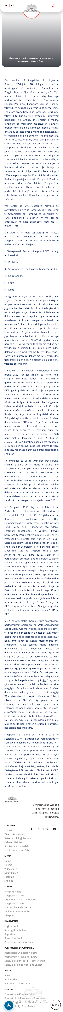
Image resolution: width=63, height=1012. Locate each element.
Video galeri (10, 869)
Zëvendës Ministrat (14, 834)
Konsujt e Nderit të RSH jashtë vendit (24, 960)
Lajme (7, 861)
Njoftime (9, 876)
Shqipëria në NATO (14, 903)
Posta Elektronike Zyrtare (18, 983)
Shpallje (8, 880)
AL (6, 6)
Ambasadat (10, 979)
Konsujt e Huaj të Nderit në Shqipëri (24, 964)
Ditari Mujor (11, 872)
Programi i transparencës (18, 942)
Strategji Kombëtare (15, 930)
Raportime (10, 934)
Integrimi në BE (12, 891)
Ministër (8, 830)
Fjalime (8, 864)
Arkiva (7, 975)
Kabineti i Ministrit (14, 842)
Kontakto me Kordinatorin (18, 994)
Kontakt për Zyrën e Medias (19, 1006)
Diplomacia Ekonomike (17, 911)
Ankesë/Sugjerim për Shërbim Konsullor (26, 1002)
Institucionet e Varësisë (17, 850)
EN (12, 6)
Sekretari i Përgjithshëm (17, 838)
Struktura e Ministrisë (16, 846)
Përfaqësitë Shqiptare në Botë (21, 952)
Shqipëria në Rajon (14, 895)
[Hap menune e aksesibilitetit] (8, 1005)
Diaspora (9, 915)
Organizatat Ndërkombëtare (20, 899)
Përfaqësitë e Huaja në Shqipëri (21, 956)
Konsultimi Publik (14, 938)
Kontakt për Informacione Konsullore (24, 998)
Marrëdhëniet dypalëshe (18, 907)
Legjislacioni (11, 926)
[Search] (53, 6)
